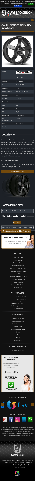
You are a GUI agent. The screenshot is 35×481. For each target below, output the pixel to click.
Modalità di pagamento (18, 321)
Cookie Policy (18, 6)
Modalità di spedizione (18, 324)
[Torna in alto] (32, 479)
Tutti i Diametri (16, 222)
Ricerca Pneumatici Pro (18, 279)
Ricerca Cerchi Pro (18, 260)
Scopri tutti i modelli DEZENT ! (17, 171)
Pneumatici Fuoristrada (18, 265)
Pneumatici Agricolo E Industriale (18, 276)
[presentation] (2, 404)
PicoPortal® (16, 465)
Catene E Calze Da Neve (18, 285)
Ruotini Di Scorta (18, 282)
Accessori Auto (18, 287)
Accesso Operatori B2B (18, 350)
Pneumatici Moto (18, 274)
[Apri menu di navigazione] (32, 20)
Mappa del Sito (18, 340)
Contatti (18, 332)
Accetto (31, 3)
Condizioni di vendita (18, 318)
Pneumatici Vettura (18, 263)
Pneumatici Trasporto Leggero (18, 268)
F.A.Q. (18, 337)
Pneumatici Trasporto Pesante (18, 271)
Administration (21, 467)
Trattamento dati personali (18, 329)
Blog (18, 335)
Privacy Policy (18, 326)
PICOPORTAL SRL (15, 460)
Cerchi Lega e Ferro (18, 257)
